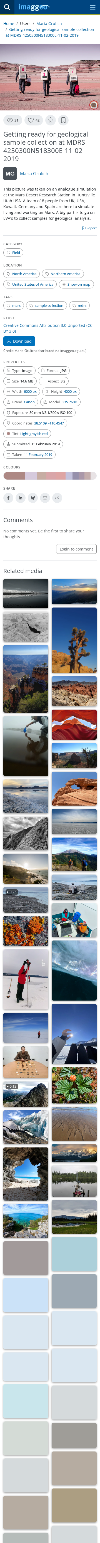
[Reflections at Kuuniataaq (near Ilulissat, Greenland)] (25, 1332)
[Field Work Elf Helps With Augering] (25, 979)
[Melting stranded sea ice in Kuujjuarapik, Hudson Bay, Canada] (25, 1366)
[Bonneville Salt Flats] (74, 821)
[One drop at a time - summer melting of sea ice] (74, 1402)
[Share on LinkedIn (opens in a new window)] (21, 498)
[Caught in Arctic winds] (25, 1295)
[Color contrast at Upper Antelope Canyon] (74, 725)
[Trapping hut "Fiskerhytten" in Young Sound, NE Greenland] (25, 1475)
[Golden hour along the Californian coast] (25, 869)
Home (8, 23)
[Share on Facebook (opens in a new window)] (8, 498)
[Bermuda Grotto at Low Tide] (25, 1174)
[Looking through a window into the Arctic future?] (25, 1401)
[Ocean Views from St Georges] (25, 1221)
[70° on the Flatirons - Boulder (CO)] (25, 834)
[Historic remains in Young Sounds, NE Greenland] (74, 1468)
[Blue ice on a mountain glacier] (25, 1127)
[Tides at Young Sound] (25, 1258)
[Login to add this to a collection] (63, 120)
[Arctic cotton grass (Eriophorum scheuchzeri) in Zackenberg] (74, 1505)
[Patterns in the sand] (74, 1124)
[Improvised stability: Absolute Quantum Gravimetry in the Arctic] (74, 920)
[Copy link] (57, 498)
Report (91, 228)
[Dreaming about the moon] (74, 640)
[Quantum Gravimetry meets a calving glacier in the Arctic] (74, 887)
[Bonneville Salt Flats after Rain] (25, 796)
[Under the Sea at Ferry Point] (74, 1254)
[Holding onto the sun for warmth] (74, 1034)
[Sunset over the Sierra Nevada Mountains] (74, 591)
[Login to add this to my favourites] (50, 120)
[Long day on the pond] (74, 1181)
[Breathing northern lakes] (74, 1217)
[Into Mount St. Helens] (74, 855)
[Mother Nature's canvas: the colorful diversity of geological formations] (74, 691)
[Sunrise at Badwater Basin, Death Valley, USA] (25, 594)
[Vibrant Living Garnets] (25, 931)
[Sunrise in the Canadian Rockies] (74, 1153)
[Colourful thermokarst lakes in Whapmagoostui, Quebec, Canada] (74, 1435)
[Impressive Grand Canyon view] (25, 679)
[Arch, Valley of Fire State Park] (74, 789)
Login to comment (76, 549)
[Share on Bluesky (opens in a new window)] (33, 498)
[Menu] (93, 7)
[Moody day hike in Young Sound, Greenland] (25, 1438)
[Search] (7, 7)
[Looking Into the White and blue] (25, 1028)
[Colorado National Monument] (74, 755)
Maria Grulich (49, 23)
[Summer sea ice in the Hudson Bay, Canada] (74, 1365)
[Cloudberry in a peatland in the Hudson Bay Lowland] (74, 1085)
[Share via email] (45, 498)
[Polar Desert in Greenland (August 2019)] (25, 1513)
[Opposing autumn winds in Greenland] (74, 1291)
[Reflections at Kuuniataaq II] (74, 1328)
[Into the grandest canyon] (25, 627)
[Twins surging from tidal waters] (25, 746)
